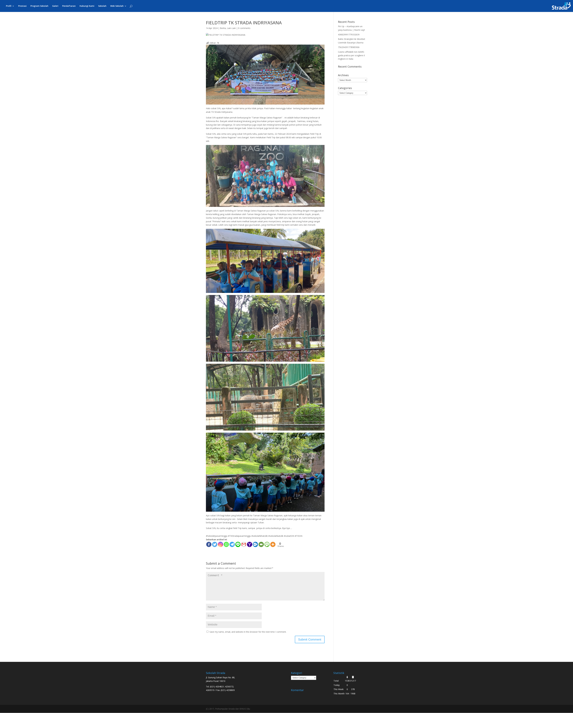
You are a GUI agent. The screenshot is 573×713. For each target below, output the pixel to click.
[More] (272, 544)
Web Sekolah (117, 6)
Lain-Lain (231, 28)
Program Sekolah (39, 6)
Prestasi (22, 6)
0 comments (244, 28)
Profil (8, 6)
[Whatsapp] (226, 544)
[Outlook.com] (255, 544)
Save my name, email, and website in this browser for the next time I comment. (248, 631)
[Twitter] (214, 544)
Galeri (55, 6)
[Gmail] (243, 544)
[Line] (238, 544)
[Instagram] (220, 544)
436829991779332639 (348, 34)
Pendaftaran (69, 6)
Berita (223, 28)
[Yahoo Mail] (249, 544)
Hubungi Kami (87, 6)
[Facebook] (208, 544)
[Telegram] (232, 544)
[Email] (261, 544)
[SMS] (267, 544)
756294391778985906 (348, 47)
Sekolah (102, 6)
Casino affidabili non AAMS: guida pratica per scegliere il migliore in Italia (351, 55)
